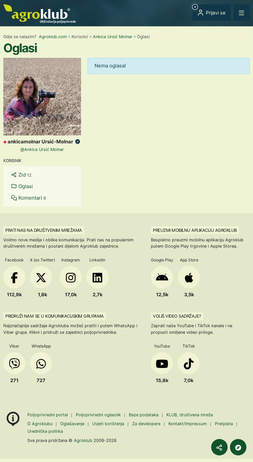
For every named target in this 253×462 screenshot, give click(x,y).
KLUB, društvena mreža (189, 414)
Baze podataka (144, 414)
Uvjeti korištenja (108, 423)
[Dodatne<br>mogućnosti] (238, 447)
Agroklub (83, 440)
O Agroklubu (39, 423)
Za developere (146, 423)
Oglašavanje (72, 423)
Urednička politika (45, 431)
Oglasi (25, 186)
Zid (24, 175)
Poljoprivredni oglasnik (99, 414)
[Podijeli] (219, 447)
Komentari (31, 198)
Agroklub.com (53, 36)
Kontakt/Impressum (187, 423)
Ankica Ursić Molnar (112, 36)
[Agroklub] (39, 13)
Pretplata (224, 423)
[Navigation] (241, 12)
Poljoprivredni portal (48, 414)
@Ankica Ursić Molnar (42, 149)
